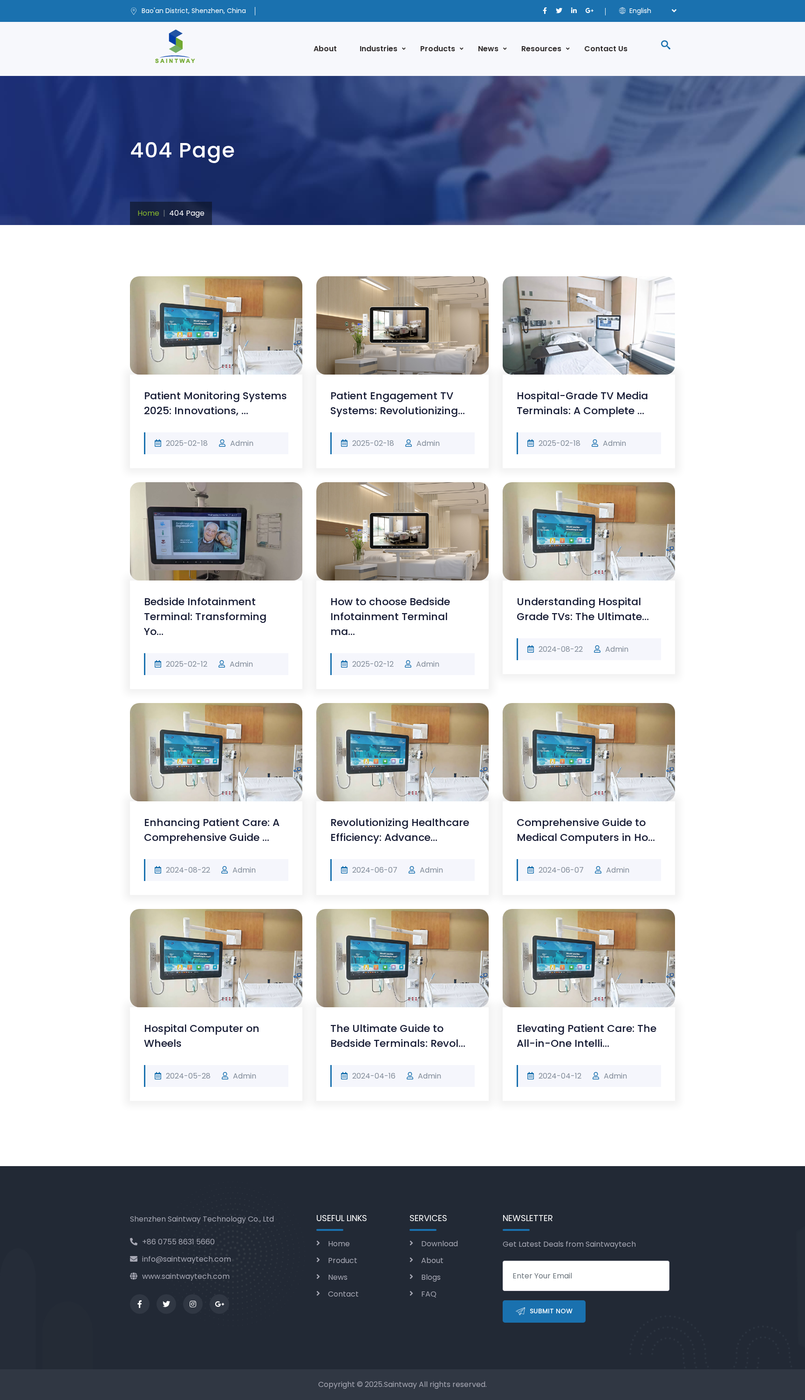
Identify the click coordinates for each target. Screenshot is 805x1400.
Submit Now (551, 1311)
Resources (541, 48)
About (325, 48)
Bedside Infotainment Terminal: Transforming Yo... (205, 616)
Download (439, 1243)
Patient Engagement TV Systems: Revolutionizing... (397, 403)
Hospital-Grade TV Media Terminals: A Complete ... (582, 403)
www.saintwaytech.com (186, 1276)
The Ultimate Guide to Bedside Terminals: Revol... (397, 1036)
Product (342, 1260)
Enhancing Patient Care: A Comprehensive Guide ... (212, 830)
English (639, 10)
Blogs (431, 1277)
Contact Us (606, 48)
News (488, 48)
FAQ (429, 1294)
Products (437, 48)
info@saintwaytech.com (186, 1259)
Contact (343, 1294)
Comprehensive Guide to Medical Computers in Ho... (586, 830)
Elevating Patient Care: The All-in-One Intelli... (586, 1036)
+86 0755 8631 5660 (178, 1241)
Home (148, 213)
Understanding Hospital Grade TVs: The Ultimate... (583, 609)
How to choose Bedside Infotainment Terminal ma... (390, 616)
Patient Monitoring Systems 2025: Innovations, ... (215, 403)
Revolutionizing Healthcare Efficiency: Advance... (399, 830)
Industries (378, 48)
